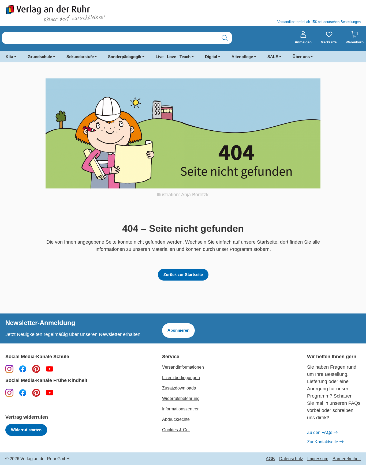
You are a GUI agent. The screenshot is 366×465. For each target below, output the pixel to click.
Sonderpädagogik (124, 56)
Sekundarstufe (80, 56)
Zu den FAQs (319, 432)
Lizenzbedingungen (181, 377)
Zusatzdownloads (179, 388)
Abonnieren (178, 330)
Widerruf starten (26, 430)
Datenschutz (291, 459)
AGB (270, 459)
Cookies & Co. (176, 430)
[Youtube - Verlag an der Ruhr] (50, 369)
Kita (9, 56)
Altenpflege (242, 56)
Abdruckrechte (176, 419)
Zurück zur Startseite (183, 274)
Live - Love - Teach (173, 56)
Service (170, 356)
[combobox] (110, 38)
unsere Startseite (259, 242)
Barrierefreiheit (347, 459)
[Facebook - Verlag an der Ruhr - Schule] (23, 369)
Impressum (317, 459)
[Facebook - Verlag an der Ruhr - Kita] (23, 392)
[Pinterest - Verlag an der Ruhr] (36, 369)
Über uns (301, 56)
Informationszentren (181, 409)
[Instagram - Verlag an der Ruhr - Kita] (9, 392)
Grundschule (40, 56)
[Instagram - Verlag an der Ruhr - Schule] (9, 369)
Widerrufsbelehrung (181, 398)
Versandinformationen (183, 367)
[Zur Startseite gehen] (91, 14)
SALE (272, 56)
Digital (211, 56)
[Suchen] (225, 38)
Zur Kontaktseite (322, 442)
